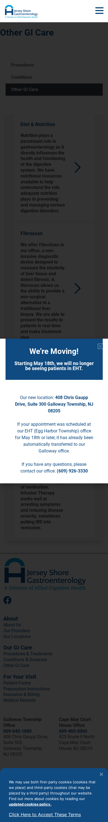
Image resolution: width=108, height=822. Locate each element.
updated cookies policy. (30, 804)
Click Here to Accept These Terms (45, 814)
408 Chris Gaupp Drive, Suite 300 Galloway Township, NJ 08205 (54, 404)
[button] (99, 11)
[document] (54, 411)
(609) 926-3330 (72, 471)
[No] (101, 774)
